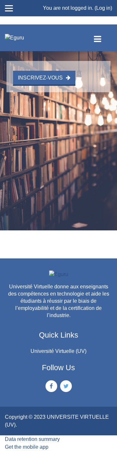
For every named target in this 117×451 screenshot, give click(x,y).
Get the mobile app (26, 447)
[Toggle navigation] (103, 37)
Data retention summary (32, 439)
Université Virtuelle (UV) (58, 351)
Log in (103, 8)
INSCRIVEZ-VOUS (40, 77)
